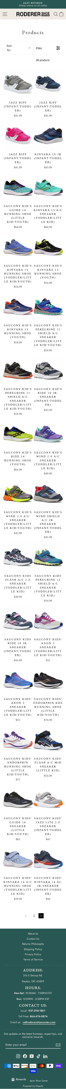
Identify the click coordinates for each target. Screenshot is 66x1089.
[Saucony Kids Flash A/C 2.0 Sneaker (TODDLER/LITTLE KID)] (18, 557)
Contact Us (33, 939)
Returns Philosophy (33, 944)
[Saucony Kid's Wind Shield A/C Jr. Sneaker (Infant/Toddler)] (48, 494)
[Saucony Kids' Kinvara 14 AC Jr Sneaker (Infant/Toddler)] (48, 859)
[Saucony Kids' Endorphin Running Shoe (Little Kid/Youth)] (18, 740)
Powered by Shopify (33, 1086)
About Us (33, 933)
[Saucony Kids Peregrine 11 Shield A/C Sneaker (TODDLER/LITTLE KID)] (48, 557)
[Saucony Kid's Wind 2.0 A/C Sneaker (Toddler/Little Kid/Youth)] (18, 494)
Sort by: (9, 48)
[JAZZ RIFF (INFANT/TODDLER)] (18, 84)
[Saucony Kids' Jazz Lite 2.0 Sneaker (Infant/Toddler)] (48, 800)
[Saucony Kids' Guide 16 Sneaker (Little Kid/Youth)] (18, 800)
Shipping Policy (33, 949)
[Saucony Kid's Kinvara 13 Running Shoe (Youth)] (48, 247)
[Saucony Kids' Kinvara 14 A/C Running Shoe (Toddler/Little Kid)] (18, 859)
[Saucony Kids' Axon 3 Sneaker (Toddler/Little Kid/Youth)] (48, 621)
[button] (61, 14)
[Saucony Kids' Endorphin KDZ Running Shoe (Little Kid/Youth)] (48, 681)
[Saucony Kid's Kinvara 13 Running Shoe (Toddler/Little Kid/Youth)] (18, 247)
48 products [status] (43, 60)
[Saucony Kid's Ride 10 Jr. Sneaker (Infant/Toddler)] (48, 370)
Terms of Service (33, 959)
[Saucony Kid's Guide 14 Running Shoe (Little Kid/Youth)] (18, 188)
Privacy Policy (33, 954)
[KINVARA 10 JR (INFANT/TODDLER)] (48, 136)
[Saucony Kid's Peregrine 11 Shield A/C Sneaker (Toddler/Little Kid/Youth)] (48, 307)
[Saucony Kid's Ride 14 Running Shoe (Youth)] (18, 434)
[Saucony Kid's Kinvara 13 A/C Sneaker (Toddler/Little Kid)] (48, 188)
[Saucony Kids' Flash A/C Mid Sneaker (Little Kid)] (48, 740)
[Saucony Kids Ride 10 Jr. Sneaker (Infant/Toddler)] (18, 621)
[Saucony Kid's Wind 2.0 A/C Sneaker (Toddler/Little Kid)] (48, 434)
